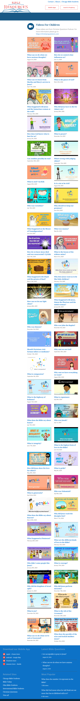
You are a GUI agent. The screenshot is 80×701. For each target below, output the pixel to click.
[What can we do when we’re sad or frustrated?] (39, 625)
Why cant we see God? (63, 349)
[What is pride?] (66, 458)
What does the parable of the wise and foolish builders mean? (65, 636)
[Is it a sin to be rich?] (66, 173)
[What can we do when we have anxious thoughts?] (39, 44)
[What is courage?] (66, 553)
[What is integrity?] (39, 434)
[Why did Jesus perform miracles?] (66, 577)
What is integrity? (34, 443)
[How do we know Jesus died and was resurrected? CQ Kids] (39, 242)
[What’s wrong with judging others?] (66, 148)
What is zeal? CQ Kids (35, 182)
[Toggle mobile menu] (40, 15)
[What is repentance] (66, 387)
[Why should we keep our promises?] (66, 195)
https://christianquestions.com (47, 34)
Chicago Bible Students (70, 2)
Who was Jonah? (60, 420)
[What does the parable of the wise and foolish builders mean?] (66, 624)
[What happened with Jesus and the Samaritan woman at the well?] (39, 96)
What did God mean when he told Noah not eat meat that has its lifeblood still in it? (58, 691)
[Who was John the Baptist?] (66, 316)
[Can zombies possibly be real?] (39, 148)
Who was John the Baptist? (64, 325)
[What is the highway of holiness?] (39, 387)
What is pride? (60, 468)
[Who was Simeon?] (39, 316)
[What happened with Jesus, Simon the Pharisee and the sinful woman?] (66, 290)
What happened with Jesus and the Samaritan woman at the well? (38, 109)
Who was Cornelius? (35, 206)
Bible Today (7, 682)
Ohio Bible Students (10, 685)
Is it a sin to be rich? (62, 183)
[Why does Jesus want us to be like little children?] (66, 266)
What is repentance (61, 397)
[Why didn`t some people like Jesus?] (39, 553)
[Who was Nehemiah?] (66, 482)
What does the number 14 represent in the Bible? (57, 680)
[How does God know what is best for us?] (39, 123)
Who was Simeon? (34, 327)
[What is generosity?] (39, 482)
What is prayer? (60, 134)
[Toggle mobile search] (40, 18)
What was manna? (61, 229)
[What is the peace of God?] (66, 69)
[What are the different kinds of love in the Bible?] (66, 529)
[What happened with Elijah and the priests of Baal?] (39, 266)
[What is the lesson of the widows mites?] (66, 242)
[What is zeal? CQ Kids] (39, 172)
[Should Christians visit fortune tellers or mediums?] (39, 339)
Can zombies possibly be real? (39, 158)
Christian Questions (10, 692)
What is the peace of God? (64, 80)
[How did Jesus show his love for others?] (39, 458)
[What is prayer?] (66, 123)
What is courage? (61, 563)
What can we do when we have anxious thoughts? (57, 664)
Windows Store (11, 661)
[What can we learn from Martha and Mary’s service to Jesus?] (39, 69)
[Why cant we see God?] (66, 339)
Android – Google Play (13, 657)
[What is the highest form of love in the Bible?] (66, 434)
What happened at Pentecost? (38, 538)
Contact (51, 2)
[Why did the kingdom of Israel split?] (39, 577)
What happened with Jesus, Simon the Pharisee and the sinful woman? (65, 302)
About (57, 2)
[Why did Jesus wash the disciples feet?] (66, 504)
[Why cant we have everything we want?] (66, 363)
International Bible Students (13, 688)
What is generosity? (35, 493)
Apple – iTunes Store (13, 654)
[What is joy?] (39, 600)
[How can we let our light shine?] (39, 291)
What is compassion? (35, 374)
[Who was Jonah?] (66, 411)
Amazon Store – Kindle (13, 664)
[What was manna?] (66, 219)
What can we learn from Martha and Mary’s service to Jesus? (38, 82)
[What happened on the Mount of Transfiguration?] (39, 219)
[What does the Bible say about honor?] (39, 411)
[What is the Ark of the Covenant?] (66, 600)
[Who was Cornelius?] (39, 195)
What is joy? (32, 611)
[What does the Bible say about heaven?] (39, 505)
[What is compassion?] (39, 363)
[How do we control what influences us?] (66, 44)
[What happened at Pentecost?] (39, 529)
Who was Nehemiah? (62, 491)
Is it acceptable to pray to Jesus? (54, 654)
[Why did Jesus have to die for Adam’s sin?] (66, 96)
